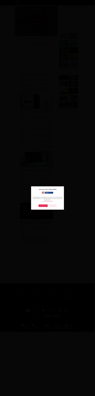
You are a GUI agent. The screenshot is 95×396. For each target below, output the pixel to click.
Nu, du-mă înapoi (52, 205)
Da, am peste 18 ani (43, 205)
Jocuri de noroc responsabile (47, 201)
